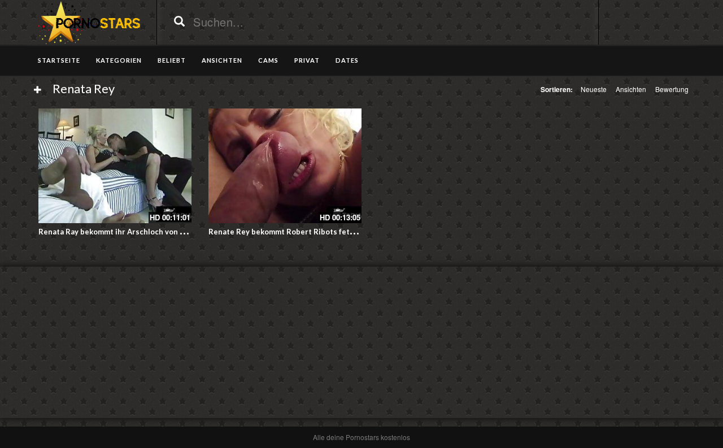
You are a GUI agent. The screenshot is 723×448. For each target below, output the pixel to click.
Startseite (59, 60)
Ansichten (631, 89)
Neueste (594, 89)
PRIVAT (307, 60)
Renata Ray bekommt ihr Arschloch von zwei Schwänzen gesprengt (157, 231)
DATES (347, 60)
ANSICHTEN (222, 60)
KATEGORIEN (119, 60)
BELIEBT (172, 60)
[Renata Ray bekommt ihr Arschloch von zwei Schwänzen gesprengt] (114, 165)
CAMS (268, 60)
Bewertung (672, 89)
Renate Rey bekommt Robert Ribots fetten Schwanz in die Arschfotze (333, 231)
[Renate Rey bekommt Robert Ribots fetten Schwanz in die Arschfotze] (285, 165)
